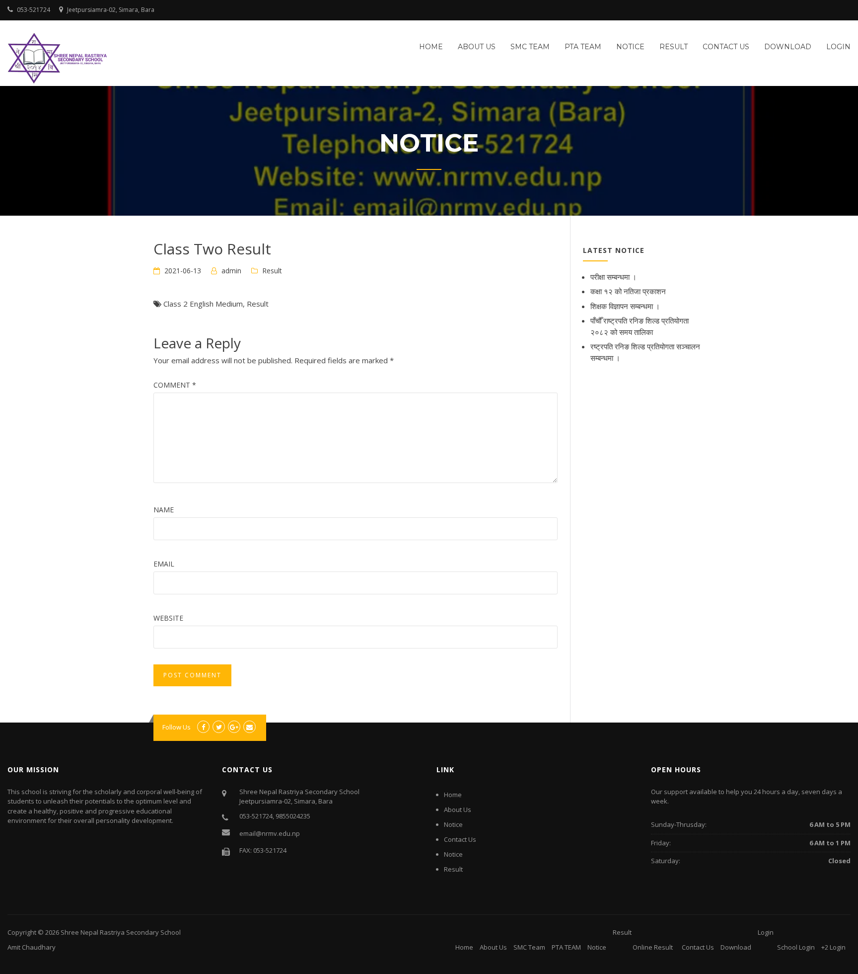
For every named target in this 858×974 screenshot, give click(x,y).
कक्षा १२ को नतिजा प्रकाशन (628, 291)
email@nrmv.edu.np (269, 833)
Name (163, 509)
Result (673, 46)
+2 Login (833, 947)
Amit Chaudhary (31, 947)
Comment (174, 385)
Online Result (653, 947)
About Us (477, 46)
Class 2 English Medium (203, 304)
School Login (796, 947)
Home (431, 46)
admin (231, 270)
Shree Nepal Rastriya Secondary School (121, 932)
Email (163, 563)
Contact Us (726, 46)
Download (787, 46)
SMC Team (530, 46)
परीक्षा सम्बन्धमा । (613, 277)
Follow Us (176, 727)
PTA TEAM (583, 46)
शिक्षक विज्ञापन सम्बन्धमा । (625, 306)
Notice (630, 46)
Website (168, 618)
